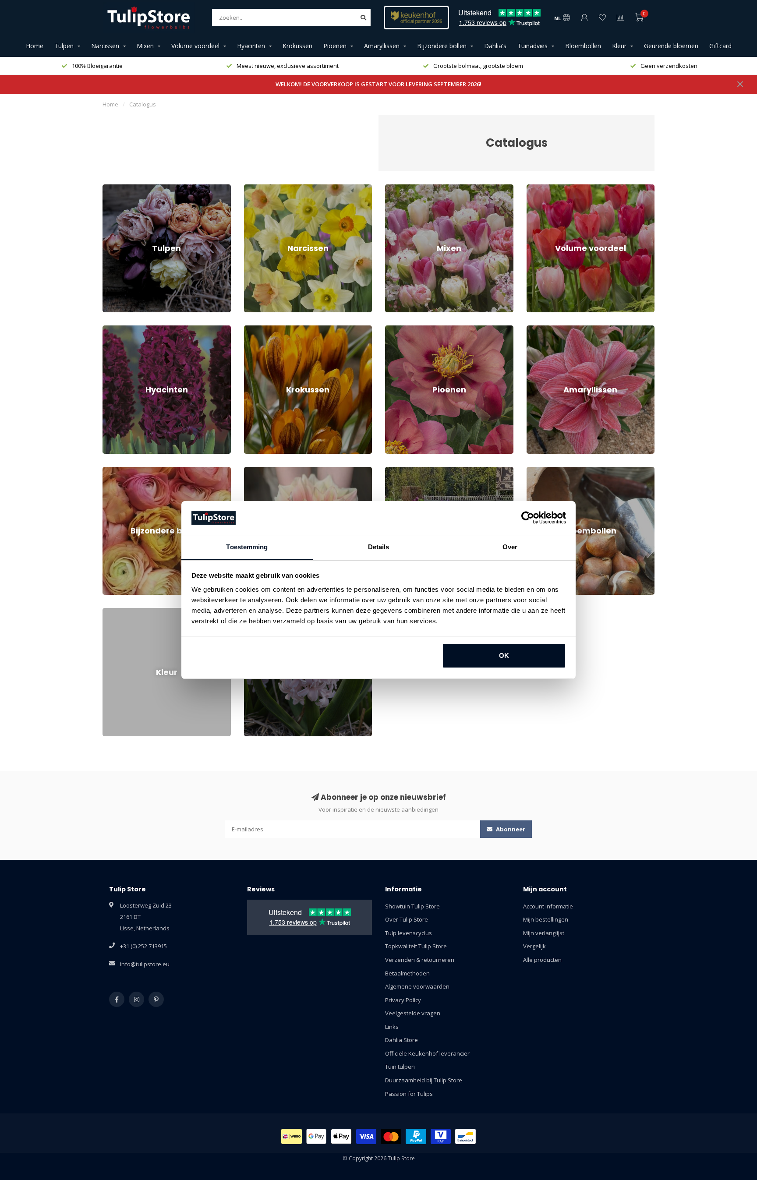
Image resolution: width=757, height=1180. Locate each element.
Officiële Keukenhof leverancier (427, 1053)
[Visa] (366, 1136)
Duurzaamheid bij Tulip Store (423, 1080)
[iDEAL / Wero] (291, 1136)
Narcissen (105, 46)
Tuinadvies (532, 46)
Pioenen (335, 46)
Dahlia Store (401, 1040)
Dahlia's (495, 46)
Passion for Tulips (409, 1094)
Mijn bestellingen (545, 919)
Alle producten (542, 960)
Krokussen (297, 46)
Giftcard (720, 46)
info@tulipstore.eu (145, 964)
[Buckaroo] (441, 1136)
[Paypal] (416, 1136)
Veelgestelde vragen (412, 1013)
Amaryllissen (382, 46)
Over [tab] (509, 547)
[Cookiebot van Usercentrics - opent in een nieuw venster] (527, 518)
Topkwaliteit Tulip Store (416, 946)
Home (34, 46)
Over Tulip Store (406, 919)
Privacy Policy (403, 1000)
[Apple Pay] (341, 1136)
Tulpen (64, 46)
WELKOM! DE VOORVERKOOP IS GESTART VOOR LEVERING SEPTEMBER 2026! (378, 84)
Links (392, 1027)
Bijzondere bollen (442, 46)
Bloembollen (583, 46)
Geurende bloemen (671, 46)
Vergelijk (534, 946)
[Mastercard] (391, 1136)
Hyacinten (251, 46)
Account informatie (548, 906)
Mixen (145, 46)
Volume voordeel (195, 46)
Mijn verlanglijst (543, 933)
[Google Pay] (316, 1136)
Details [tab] (378, 547)
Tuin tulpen (400, 1066)
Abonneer (510, 829)
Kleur (619, 46)
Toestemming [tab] (247, 547)
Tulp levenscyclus (408, 933)
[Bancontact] (465, 1136)
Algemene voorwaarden (417, 986)
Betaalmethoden (407, 973)
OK (504, 655)
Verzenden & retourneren (419, 960)
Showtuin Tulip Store (412, 906)
